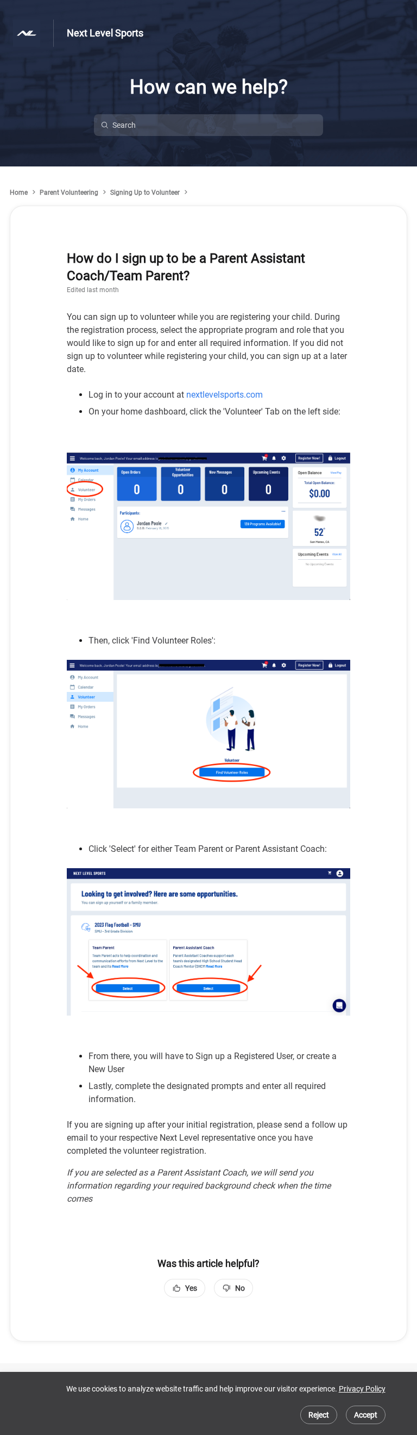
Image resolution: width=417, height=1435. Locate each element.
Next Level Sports (105, 33)
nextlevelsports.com (224, 394)
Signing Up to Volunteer (145, 192)
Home (19, 192)
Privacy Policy (362, 1388)
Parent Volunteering (69, 192)
